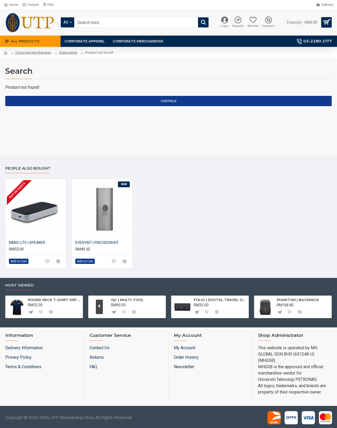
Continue (169, 101)
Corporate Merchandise (33, 53)
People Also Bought (28, 168)
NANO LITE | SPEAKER (27, 242)
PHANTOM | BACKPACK (298, 300)
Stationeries (68, 53)
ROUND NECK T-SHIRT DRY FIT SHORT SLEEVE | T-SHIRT (54, 300)
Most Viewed (19, 285)
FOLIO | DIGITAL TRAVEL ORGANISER (220, 300)
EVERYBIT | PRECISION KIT (97, 242)
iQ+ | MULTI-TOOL (127, 300)
